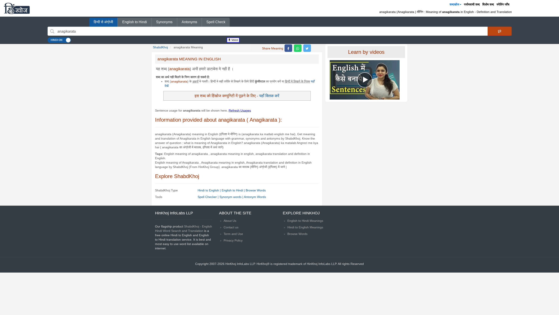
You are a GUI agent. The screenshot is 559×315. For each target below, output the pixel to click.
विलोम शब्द (488, 4)
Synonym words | (231, 197)
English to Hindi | (234, 190)
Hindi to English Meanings (305, 227)
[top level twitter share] (307, 48)
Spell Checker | (208, 197)
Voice (234, 40)
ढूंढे (499, 31)
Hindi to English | (210, 190)
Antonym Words (255, 197)
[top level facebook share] (288, 48)
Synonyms (164, 22)
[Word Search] (52, 31)
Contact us (231, 227)
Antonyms (189, 22)
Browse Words (256, 190)
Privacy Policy (233, 240)
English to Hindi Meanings (305, 220)
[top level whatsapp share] (298, 48)
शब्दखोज (454, 4)
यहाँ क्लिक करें (269, 95)
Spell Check (215, 22)
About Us (230, 220)
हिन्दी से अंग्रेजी (103, 22)
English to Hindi (134, 22)
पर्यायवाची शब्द (472, 4)
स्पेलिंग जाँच (503, 4)
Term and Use (233, 234)
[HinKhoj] (16, 8)
